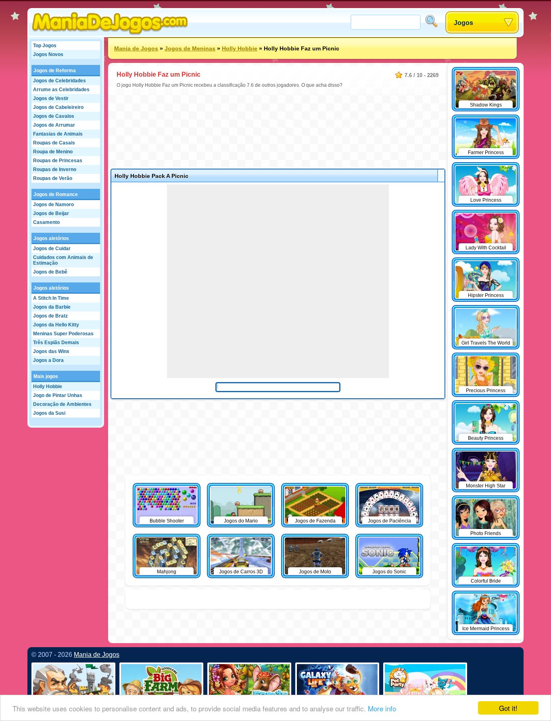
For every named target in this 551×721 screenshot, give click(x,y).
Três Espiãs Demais (56, 342)
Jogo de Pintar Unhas (57, 395)
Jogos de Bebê (50, 272)
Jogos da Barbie (52, 307)
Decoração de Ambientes (62, 404)
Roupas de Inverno (54, 169)
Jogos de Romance (55, 194)
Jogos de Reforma (54, 70)
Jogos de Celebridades (59, 81)
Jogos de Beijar (51, 213)
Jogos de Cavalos (53, 116)
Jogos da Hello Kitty (56, 325)
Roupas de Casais (54, 143)
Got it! (508, 708)
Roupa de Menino (53, 152)
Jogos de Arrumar (54, 125)
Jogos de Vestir (51, 98)
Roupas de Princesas (57, 160)
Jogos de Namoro (53, 204)
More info (382, 708)
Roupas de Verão (52, 178)
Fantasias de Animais (58, 134)
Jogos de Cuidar (52, 248)
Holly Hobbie (47, 386)
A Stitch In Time (51, 298)
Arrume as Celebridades (61, 89)
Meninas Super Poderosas (63, 333)
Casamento (46, 222)
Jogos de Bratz (50, 316)
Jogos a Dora (48, 360)
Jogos (463, 22)
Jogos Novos (48, 54)
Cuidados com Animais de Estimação (63, 260)
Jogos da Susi (49, 413)
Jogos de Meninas (190, 48)
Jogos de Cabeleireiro (58, 107)
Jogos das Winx (51, 351)
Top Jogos (44, 45)
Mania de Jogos (136, 48)
